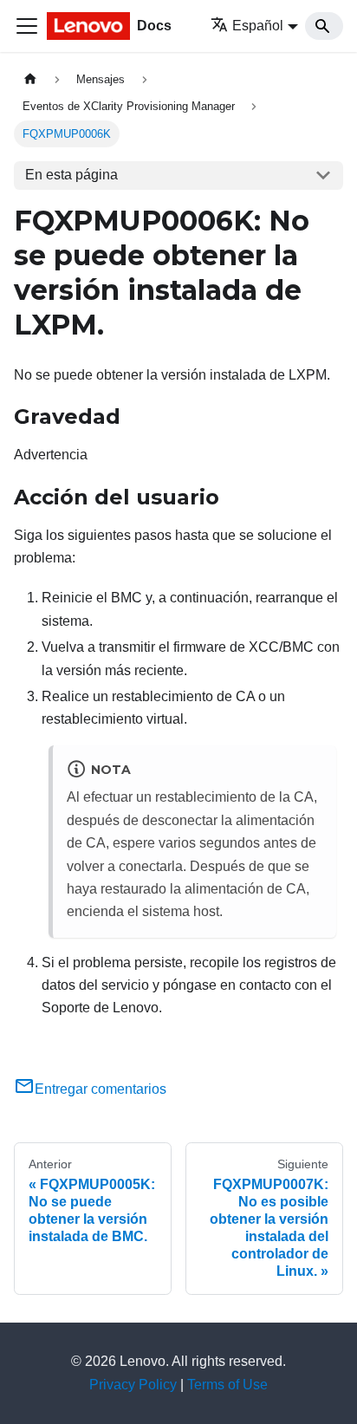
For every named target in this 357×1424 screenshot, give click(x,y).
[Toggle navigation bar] (27, 26)
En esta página (71, 174)
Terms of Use (227, 1384)
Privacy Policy (133, 1384)
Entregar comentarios (100, 1089)
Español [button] (257, 25)
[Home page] (30, 79)
